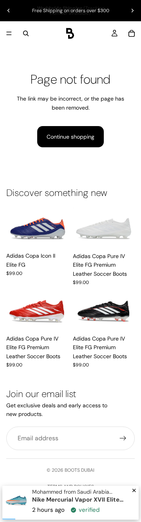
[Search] (25, 33)
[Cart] (131, 33)
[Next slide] (132, 10)
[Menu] (9, 33)
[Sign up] (123, 438)
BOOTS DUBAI (79, 470)
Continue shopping (70, 136)
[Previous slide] (8, 10)
